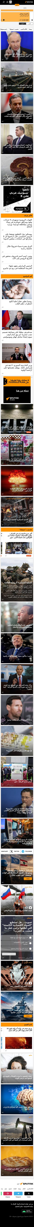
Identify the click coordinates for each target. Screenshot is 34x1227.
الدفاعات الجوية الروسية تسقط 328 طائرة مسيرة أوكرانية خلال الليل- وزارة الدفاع (19, 591)
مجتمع (30, 727)
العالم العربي (30, 1188)
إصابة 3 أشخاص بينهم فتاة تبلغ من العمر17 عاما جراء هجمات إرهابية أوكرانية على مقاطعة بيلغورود (18, 596)
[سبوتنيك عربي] (29, 2)
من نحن (31, 1204)
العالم (24, 1188)
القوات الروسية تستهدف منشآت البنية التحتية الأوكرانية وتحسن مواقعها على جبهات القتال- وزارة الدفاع (17, 586)
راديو (6, 1188)
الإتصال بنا (13, 1204)
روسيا (19, 1188)
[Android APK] (27, 1211)
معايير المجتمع (19, 1206)
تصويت (9, 954)
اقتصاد (15, 1188)
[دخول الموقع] (7, 2)
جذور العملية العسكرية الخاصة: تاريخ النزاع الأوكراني (19, 498)
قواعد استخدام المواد (22, 1204)
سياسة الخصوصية (28, 1206)
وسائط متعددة (28, 887)
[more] (2, 59)
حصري (10, 1188)
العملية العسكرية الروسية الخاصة (17, 579)
